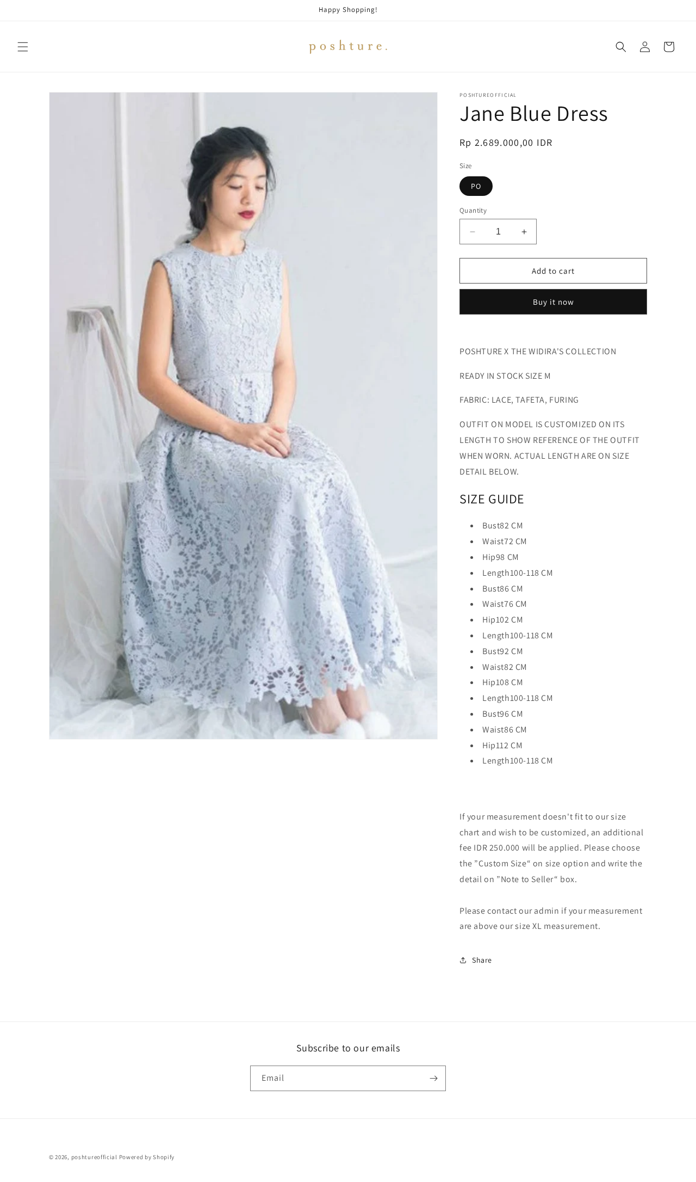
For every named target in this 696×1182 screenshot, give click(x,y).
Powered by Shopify (147, 1157)
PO (476, 186)
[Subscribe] (433, 1078)
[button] (23, 47)
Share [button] (482, 960)
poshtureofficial (94, 1157)
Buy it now (553, 302)
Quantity (473, 210)
